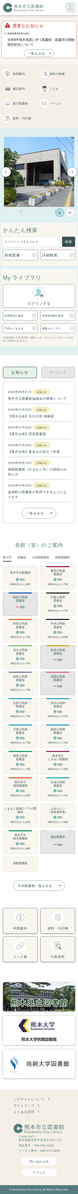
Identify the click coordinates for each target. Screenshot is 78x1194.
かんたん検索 (20, 230)
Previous (6, 172)
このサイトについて (29, 1099)
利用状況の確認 (14, 315)
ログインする (38, 303)
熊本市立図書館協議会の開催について (37, 398)
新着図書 (12, 254)
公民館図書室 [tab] (40, 557)
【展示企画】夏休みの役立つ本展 (34, 451)
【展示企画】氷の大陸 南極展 (31, 416)
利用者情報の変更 (53, 315)
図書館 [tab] (21, 557)
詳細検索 (50, 254)
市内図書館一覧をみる (35, 885)
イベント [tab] (58, 372)
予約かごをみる (14, 328)
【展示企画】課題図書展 (27, 433)
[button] (10, 211)
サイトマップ (24, 1105)
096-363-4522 (44, 1145)
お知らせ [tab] (19, 372)
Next (72, 172)
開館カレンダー (51, 328)
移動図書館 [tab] (62, 557)
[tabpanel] (39, 172)
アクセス (39, 1172)
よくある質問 (24, 1111)
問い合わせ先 (39, 1161)
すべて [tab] (7, 557)
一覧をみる (36, 53)
